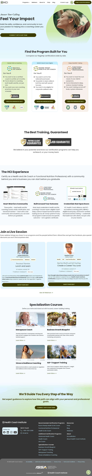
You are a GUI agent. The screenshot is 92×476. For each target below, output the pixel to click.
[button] (88, 472)
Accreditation (71, 436)
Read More (5, 281)
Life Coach (42, 441)
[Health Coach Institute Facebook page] (5, 432)
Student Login (64, 2)
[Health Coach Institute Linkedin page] (8, 432)
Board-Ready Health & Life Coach (49, 425)
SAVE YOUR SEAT (23, 285)
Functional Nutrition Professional (49, 428)
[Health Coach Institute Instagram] (12, 432)
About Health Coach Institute (76, 439)
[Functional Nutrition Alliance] (34, 473)
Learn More (19, 340)
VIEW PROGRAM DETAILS (14, 101)
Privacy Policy (81, 462)
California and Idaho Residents (43, 462)
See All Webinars (45, 293)
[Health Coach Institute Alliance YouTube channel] (15, 432)
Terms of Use (57, 462)
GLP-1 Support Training (46, 450)
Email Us (25, 433)
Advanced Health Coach (46, 436)
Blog (53, 2)
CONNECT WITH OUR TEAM (18, 35)
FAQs (48, 2)
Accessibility (29, 462)
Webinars (34, 2)
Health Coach (43, 439)
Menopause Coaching (46, 452)
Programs (25, 2)
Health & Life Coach (45, 431)
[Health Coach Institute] (57, 473)
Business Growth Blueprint (47, 447)
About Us (42, 2)
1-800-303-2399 (27, 430)
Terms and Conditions (69, 462)
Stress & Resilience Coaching (48, 455)
